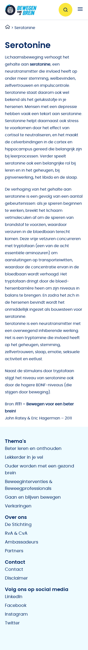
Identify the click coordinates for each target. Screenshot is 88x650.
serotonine (40, 64)
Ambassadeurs (21, 542)
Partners (14, 551)
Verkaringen (18, 506)
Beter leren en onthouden (33, 448)
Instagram (16, 614)
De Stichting (18, 525)
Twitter (12, 623)
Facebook (15, 605)
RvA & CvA (16, 533)
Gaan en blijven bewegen (33, 497)
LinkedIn (13, 597)
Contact (14, 569)
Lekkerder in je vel (24, 457)
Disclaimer (16, 578)
